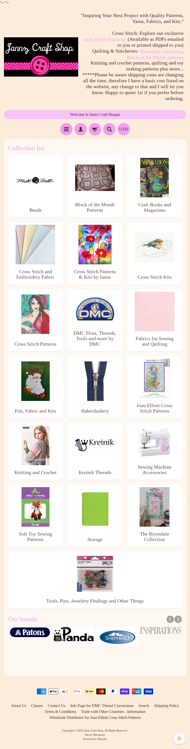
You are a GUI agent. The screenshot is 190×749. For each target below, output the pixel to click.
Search (144, 706)
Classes (37, 706)
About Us (18, 706)
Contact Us (56, 706)
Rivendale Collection (161, 51)
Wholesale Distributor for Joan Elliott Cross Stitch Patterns (95, 717)
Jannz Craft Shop (93, 730)
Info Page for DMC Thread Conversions (102, 706)
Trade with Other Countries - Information (113, 711)
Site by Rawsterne (95, 734)
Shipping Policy (166, 706)
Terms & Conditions (60, 711)
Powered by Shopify (95, 738)
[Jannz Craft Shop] (41, 57)
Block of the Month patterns (155, 57)
